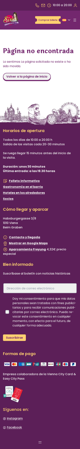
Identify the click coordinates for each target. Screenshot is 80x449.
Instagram (15, 418)
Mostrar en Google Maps (28, 243)
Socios (8, 199)
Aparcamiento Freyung (27, 249)
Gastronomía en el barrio (23, 187)
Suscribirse (14, 338)
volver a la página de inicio (26, 76)
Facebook (14, 427)
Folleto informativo (24, 181)
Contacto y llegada (24, 237)
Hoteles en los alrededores (24, 193)
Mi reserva (75, 5)
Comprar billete (47, 20)
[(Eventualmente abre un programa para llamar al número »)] (37, 5)
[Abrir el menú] (75, 20)
